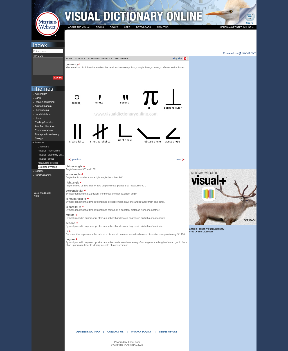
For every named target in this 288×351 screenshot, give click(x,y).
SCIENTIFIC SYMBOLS (100, 58)
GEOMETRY (121, 58)
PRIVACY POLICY (141, 331)
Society (39, 171)
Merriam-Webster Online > (237, 27)
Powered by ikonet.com (127, 342)
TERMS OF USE (168, 331)
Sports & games (43, 175)
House (38, 118)
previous (77, 159)
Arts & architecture (44, 126)
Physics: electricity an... (51, 154)
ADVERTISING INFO (88, 331)
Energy (39, 138)
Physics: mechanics (49, 150)
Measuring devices (48, 162)
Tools (100, 27)
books (114, 27)
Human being (42, 110)
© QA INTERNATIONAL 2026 (127, 344)
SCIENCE (80, 58)
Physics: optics (46, 158)
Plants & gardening (44, 102)
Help (36, 195)
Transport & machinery (47, 134)
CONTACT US (115, 331)
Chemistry (43, 146)
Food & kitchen (42, 114)
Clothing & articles (44, 122)
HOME (69, 58)
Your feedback (42, 193)
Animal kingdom (43, 106)
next (178, 159)
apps (127, 27)
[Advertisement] (161, 41)
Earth (38, 97)
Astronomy (41, 93)
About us (163, 27)
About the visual (79, 27)
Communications (44, 130)
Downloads (143, 27)
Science (39, 142)
